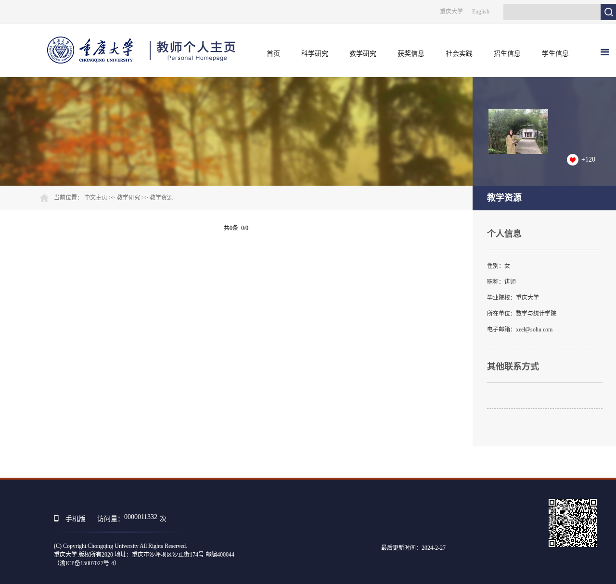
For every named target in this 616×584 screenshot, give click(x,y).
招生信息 (507, 53)
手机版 (75, 518)
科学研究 (314, 53)
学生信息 (555, 53)
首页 (273, 53)
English (480, 11)
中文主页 (95, 197)
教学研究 (362, 53)
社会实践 (459, 53)
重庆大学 (451, 11)
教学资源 (161, 197)
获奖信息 (411, 53)
